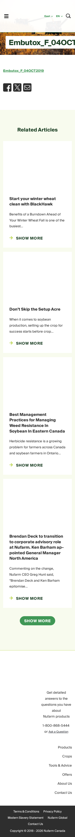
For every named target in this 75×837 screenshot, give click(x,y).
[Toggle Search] (68, 16)
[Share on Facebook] (7, 87)
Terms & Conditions (26, 811)
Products (65, 747)
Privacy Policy (52, 811)
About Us (65, 784)
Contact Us (63, 793)
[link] (21, 15)
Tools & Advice (60, 765)
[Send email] (27, 87)
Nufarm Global (57, 817)
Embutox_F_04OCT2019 (23, 71)
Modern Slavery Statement (26, 817)
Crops (67, 756)
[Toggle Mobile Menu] (6, 16)
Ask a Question (58, 731)
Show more (37, 621)
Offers (67, 775)
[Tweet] (17, 87)
